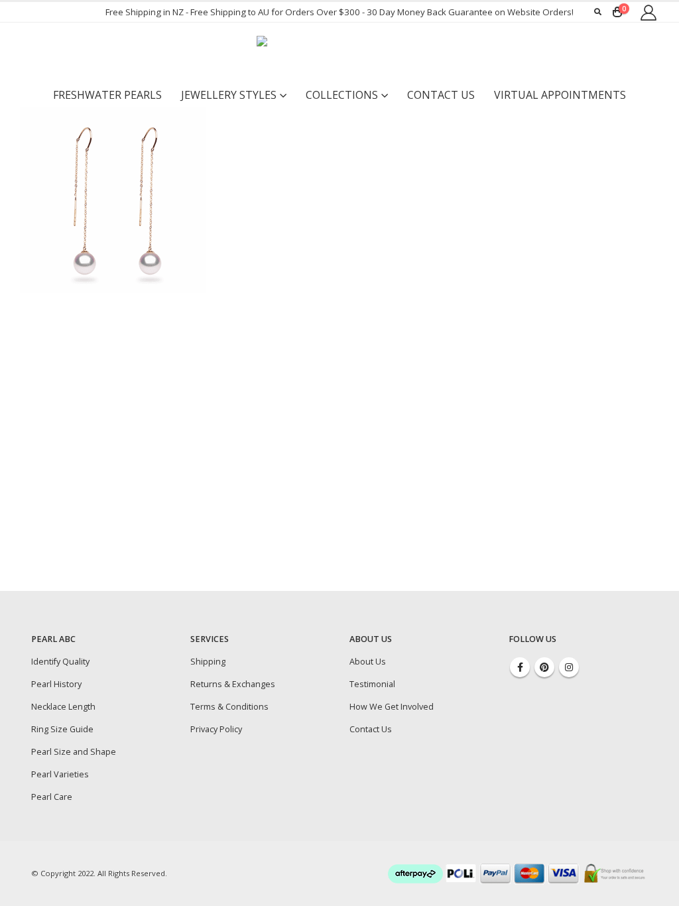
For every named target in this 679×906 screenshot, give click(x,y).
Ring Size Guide (62, 729)
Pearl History (56, 684)
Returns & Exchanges (232, 684)
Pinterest (544, 667)
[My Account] (648, 12)
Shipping (207, 661)
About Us (367, 661)
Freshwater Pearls (107, 95)
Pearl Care (51, 797)
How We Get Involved (391, 706)
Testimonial (372, 684)
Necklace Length (63, 706)
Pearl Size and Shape (73, 751)
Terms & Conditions (229, 706)
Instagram (569, 667)
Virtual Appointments (560, 95)
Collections (342, 95)
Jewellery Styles (229, 95)
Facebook (520, 667)
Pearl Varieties (60, 774)
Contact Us (441, 95)
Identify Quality (60, 661)
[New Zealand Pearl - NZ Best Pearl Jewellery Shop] (339, 52)
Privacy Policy (216, 729)
